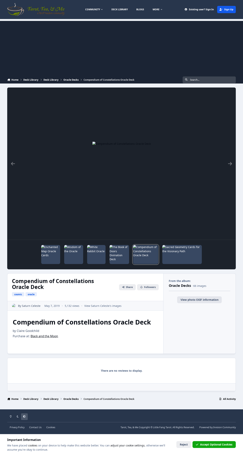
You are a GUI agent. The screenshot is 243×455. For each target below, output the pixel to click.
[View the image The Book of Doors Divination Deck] (119, 254)
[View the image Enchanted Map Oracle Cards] (50, 254)
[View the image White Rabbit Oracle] (96, 254)
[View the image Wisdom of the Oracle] (73, 254)
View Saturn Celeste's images (103, 306)
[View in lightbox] (121, 164)
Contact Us (35, 427)
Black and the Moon (44, 336)
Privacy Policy (17, 427)
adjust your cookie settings (127, 445)
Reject (184, 444)
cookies (32, 445)
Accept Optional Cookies (216, 444)
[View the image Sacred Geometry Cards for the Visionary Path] (182, 254)
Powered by (217, 427)
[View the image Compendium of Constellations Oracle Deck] (145, 254)
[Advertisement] (121, 47)
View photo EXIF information (200, 299)
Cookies (50, 427)
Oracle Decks (180, 285)
